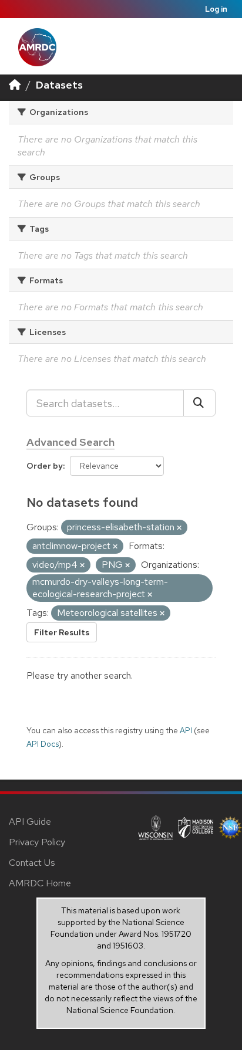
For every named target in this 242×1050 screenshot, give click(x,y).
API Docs (42, 744)
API (186, 730)
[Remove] (179, 528)
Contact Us (32, 862)
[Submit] (199, 402)
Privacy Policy (37, 842)
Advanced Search (70, 442)
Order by (44, 465)
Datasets (59, 85)
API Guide (30, 821)
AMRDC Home (40, 883)
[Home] (15, 85)
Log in (216, 9)
